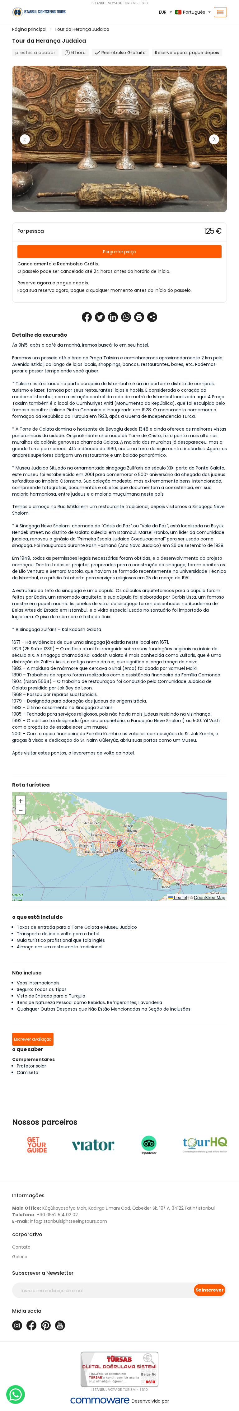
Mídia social (27, 1311)
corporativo (27, 1234)
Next (214, 139)
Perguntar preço (119, 252)
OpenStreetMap (209, 897)
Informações (28, 1195)
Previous (25, 139)
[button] (119, 844)
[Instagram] (17, 1325)
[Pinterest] (46, 1325)
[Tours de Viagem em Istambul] (44, 12)
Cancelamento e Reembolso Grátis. (58, 264)
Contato (21, 1247)
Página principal (29, 29)
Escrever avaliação (33, 1039)
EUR (162, 12)
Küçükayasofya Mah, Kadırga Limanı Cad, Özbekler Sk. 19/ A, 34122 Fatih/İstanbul (113, 1208)
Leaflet (180, 897)
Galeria (19, 1257)
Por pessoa (30, 231)
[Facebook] (31, 1325)
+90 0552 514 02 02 (45, 1215)
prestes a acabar (35, 52)
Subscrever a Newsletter (42, 1273)
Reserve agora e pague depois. (53, 283)
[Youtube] (60, 1325)
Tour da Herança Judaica (81, 29)
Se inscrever (209, 1290)
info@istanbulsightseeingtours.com (59, 1221)
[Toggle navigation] (220, 12)
